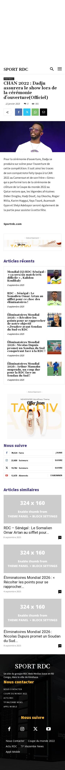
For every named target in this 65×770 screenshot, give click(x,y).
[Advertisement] (32, 32)
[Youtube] (48, 729)
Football (9, 79)
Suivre (58, 460)
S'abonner (56, 475)
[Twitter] (27, 112)
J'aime (59, 452)
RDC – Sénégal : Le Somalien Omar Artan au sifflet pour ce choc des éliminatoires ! (25, 298)
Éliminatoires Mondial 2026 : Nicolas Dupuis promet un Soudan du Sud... (32, 636)
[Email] (43, 112)
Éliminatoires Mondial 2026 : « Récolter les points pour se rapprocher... (29, 582)
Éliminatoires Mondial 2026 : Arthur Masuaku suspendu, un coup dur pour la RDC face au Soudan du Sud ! (23, 369)
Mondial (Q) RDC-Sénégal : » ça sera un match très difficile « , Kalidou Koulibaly (26, 276)
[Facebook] (18, 112)
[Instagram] (22, 729)
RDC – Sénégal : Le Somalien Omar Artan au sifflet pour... (28, 530)
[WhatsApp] (35, 112)
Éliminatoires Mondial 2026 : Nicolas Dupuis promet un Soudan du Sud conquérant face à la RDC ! (26, 347)
